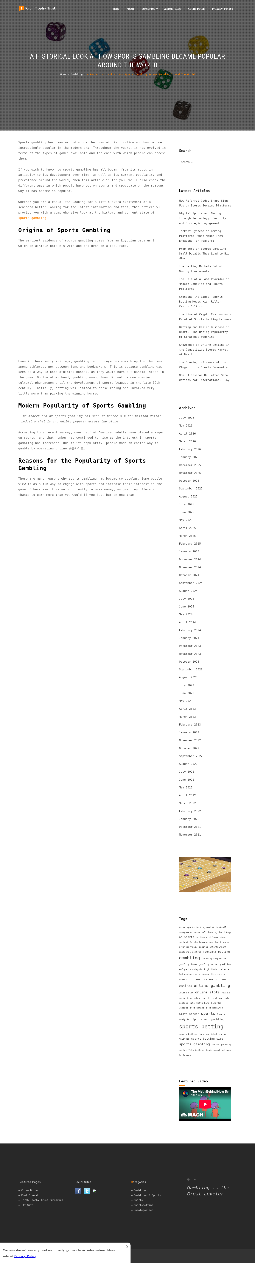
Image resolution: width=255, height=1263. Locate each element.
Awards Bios (172, 8)
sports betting (201, 1026)
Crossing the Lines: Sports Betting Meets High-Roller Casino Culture (201, 301)
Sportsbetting (143, 1205)
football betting (216, 951)
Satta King (202, 1003)
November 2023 (190, 654)
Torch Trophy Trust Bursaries (42, 1200)
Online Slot (186, 993)
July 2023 (186, 685)
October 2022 (189, 748)
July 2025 (186, 504)
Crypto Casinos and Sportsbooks (209, 942)
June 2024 (186, 606)
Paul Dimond (29, 1195)
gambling (189, 957)
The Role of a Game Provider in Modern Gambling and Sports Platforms (204, 284)
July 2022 (186, 771)
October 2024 (189, 575)
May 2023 (185, 701)
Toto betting (196, 1050)
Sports (138, 1200)
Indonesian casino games (194, 974)
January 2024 (189, 638)
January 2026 (189, 457)
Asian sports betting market (196, 927)
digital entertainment (212, 947)
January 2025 (189, 551)
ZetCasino (185, 1055)
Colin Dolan (196, 8)
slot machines (214, 1008)
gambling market (209, 964)
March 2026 (187, 441)
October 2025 (189, 480)
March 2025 (187, 535)
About (130, 8)
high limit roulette (216, 969)
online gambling (212, 985)
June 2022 (186, 779)
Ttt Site (27, 1205)
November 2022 (190, 740)
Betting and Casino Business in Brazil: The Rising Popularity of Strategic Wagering (204, 332)
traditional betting (218, 1050)
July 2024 (186, 598)
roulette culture (212, 998)
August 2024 (188, 591)
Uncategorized (143, 1210)
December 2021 (190, 826)
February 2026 (190, 449)
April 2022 (187, 795)
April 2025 (187, 528)
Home (116, 8)
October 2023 (189, 661)
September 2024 (191, 583)
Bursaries (148, 8)
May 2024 (185, 614)
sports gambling (32, 218)
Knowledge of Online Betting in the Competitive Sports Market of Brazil (204, 349)
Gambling (140, 1190)
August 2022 (188, 764)
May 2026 (185, 425)
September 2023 (191, 669)
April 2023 (187, 708)
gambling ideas (188, 964)
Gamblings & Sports (147, 1195)
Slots (183, 1013)
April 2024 (187, 622)
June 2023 (186, 693)
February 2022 (190, 811)
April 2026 (187, 433)
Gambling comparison (214, 958)
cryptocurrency (188, 947)
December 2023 (190, 646)
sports (208, 1013)
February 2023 (190, 724)
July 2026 (186, 417)
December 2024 (190, 559)
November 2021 (190, 834)
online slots (207, 992)
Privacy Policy (222, 8)
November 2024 (190, 567)
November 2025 (190, 473)
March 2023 (187, 716)
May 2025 (185, 520)
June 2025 (186, 512)
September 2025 (191, 488)
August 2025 (188, 496)
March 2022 (187, 803)
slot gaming (197, 1008)
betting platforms (207, 937)
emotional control (190, 952)
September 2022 (191, 756)
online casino (201, 979)
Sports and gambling (208, 1019)
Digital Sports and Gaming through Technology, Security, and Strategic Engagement (203, 218)
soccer (194, 1013)
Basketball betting (205, 932)
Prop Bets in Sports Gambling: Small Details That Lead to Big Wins (204, 253)
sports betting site (207, 1038)
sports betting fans (191, 1034)
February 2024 (190, 630)
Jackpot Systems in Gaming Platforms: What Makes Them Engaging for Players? (201, 236)
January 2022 (189, 819)
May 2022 (185, 787)
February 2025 (190, 543)
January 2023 (189, 732)
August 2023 (188, 677)
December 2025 (190, 465)
